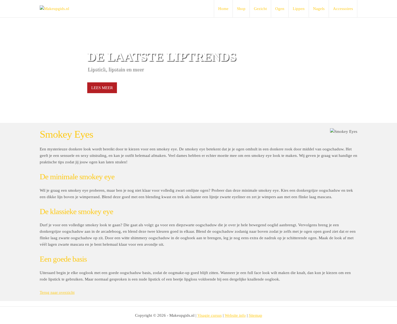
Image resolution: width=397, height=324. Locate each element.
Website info (235, 315)
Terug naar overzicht (57, 292)
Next (350, 70)
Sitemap (255, 315)
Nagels (319, 8)
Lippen (299, 8)
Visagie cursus (209, 315)
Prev (46, 70)
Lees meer (102, 88)
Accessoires (343, 8)
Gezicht (260, 8)
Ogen (279, 8)
